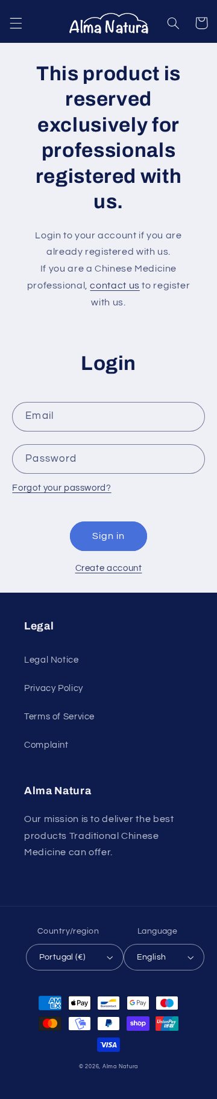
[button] (16, 23)
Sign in (108, 536)
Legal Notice (51, 659)
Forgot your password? (61, 487)
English (151, 957)
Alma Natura (120, 1066)
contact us (114, 285)
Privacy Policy (53, 688)
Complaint (46, 745)
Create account (108, 568)
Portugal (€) (62, 957)
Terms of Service (59, 716)
